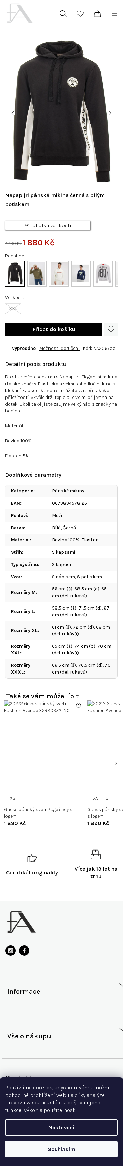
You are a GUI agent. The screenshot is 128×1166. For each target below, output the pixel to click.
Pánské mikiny (68, 491)
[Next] (116, 763)
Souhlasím (61, 1149)
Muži (57, 515)
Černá (69, 528)
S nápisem (63, 577)
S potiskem (89, 577)
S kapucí (61, 564)
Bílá (56, 528)
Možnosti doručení (59, 348)
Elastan (90, 540)
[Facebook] (24, 950)
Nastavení (61, 1127)
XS (12, 798)
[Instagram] (10, 950)
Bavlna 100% (65, 540)
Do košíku (53, 329)
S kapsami (63, 552)
